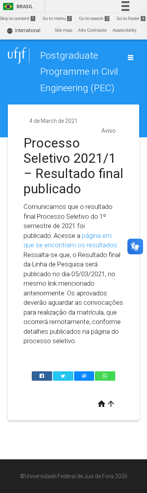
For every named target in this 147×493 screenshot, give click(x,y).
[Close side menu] (130, 57)
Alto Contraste (92, 30)
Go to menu (56, 18)
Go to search (93, 18)
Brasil (16, 6)
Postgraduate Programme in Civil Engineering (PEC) (79, 72)
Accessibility (124, 30)
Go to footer (130, 18)
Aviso (109, 131)
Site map (63, 30)
